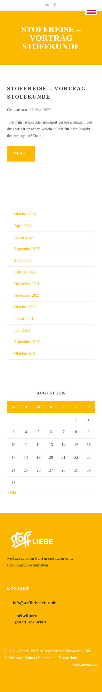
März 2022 (22, 260)
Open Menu (91, 9)
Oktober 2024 (25, 214)
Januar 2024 (23, 237)
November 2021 (27, 295)
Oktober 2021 (25, 307)
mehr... (21, 153)
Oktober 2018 (25, 353)
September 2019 (27, 342)
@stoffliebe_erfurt (30, 622)
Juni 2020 (22, 330)
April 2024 (23, 226)
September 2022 (27, 249)
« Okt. (12, 493)
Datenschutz (68, 658)
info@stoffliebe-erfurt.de (34, 603)
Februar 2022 (25, 272)
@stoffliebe (26, 615)
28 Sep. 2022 (40, 110)
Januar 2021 (23, 319)
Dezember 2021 (26, 284)
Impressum (47, 658)
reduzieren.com (85, 664)
